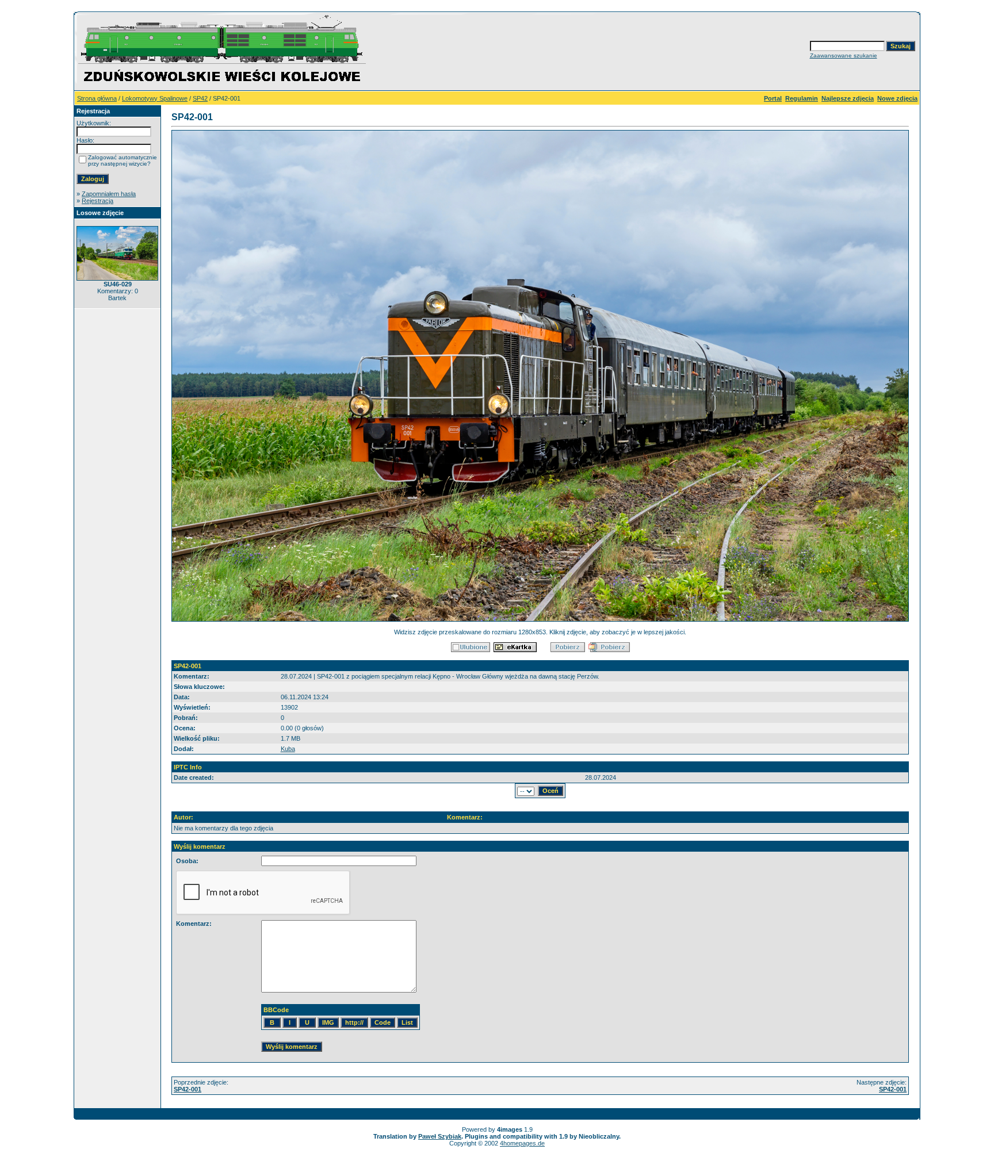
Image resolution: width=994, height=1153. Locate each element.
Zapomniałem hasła (109, 193)
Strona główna (97, 98)
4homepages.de (522, 1143)
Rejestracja (97, 200)
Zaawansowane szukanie (843, 55)
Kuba (288, 748)
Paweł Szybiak (439, 1136)
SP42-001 (187, 1089)
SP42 (200, 98)
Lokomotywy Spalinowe (155, 98)
